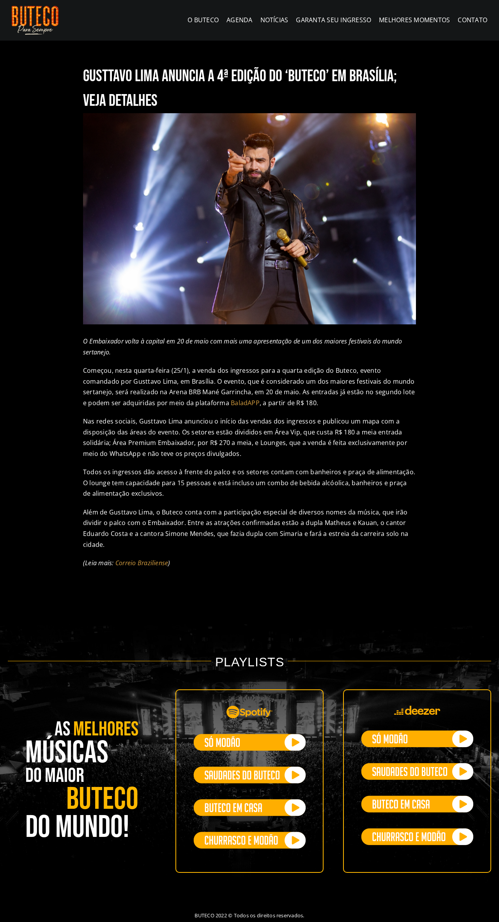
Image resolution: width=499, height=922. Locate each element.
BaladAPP (245, 403)
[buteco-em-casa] (249, 802)
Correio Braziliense (141, 563)
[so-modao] (249, 737)
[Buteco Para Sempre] (35, 9)
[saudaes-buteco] (249, 769)
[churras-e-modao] (249, 835)
